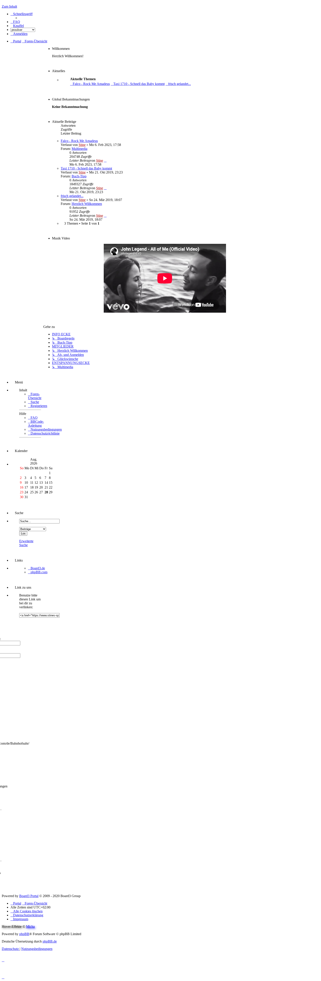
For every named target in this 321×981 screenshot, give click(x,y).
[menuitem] (15, 22)
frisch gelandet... (72, 196)
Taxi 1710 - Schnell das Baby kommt (86, 168)
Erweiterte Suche (26, 543)
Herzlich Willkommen (87, 204)
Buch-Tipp (79, 176)
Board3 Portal (28, 896)
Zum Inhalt (9, 6)
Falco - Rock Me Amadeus (79, 141)
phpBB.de (50, 941)
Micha (30, 926)
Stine (82, 145)
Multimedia (79, 149)
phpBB (24, 934)
